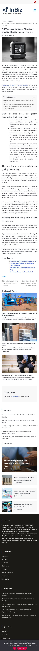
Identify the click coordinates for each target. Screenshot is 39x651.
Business (4, 276)
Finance (4, 569)
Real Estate (5, 579)
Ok (15, 648)
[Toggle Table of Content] (33, 97)
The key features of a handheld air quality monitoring (19, 104)
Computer (5, 562)
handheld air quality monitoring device (15, 85)
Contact (4, 635)
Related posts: (10, 108)
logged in (15, 396)
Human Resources (7, 572)
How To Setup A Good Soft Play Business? (23, 261)
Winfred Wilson (9, 35)
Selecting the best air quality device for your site (17, 106)
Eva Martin (8, 468)
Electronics (5, 566)
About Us (5, 631)
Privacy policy (22, 648)
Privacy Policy (6, 638)
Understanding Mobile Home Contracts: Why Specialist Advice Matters (17, 463)
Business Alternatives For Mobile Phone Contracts (17, 375)
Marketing (5, 576)
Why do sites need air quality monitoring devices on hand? (18, 101)
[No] (37, 645)
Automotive (5, 556)
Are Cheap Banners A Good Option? (21, 272)
